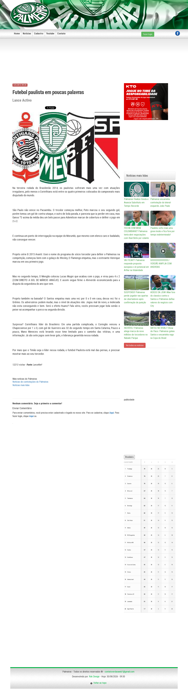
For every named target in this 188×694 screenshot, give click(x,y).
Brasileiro (129, 457)
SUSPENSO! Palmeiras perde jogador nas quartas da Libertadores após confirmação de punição (136, 297)
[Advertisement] (126, 10)
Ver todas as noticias (135, 345)
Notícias (27, 33)
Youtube (50, 33)
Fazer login (147, 34)
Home (17, 33)
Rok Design (94, 676)
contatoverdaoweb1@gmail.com (119, 671)
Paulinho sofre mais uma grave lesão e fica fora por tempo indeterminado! (162, 231)
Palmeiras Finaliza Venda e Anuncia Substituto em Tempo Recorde (136, 202)
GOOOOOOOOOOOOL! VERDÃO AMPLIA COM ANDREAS (161, 263)
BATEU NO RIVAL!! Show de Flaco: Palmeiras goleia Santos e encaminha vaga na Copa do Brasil (162, 333)
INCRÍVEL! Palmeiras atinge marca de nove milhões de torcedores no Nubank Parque (136, 333)
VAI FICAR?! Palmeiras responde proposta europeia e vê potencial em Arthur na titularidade (136, 265)
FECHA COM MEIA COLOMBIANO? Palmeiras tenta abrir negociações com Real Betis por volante (136, 233)
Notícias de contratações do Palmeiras (30, 381)
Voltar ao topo (99, 682)
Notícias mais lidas (21, 385)
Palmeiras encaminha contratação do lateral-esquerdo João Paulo (160, 202)
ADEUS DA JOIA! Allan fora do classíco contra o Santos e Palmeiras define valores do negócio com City (162, 299)
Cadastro (38, 33)
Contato (61, 33)
